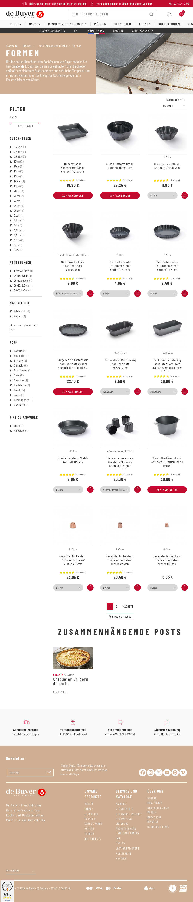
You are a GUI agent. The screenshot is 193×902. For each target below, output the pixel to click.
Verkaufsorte (124, 809)
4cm (17, 225)
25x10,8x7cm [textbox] (155, 391)
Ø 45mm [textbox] (106, 587)
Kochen (89, 803)
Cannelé (20, 365)
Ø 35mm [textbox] (153, 587)
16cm (18, 176)
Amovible (20, 430)
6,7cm (18, 240)
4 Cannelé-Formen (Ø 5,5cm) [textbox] (115, 489)
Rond (19, 390)
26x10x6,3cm (22, 285)
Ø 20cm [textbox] (153, 293)
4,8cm (19, 220)
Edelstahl (21, 311)
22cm (18, 196)
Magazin (118, 30)
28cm (18, 210)
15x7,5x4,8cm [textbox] (108, 391)
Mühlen (89, 828)
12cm (18, 166)
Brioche (20, 360)
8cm (18, 250)
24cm (18, 205)
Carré (18, 395)
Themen (89, 833)
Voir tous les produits (120, 616)
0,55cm (19, 156)
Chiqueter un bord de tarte (70, 681)
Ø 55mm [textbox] (59, 587)
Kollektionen (93, 839)
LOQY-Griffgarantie (127, 848)
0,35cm (19, 146)
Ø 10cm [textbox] (106, 293)
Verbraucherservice (129, 814)
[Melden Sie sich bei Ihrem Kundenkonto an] (169, 14)
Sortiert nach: (175, 99)
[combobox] (162, 195)
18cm (18, 186)
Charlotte (21, 404)
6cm (17, 245)
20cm (18, 191)
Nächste (128, 606)
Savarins (20, 380)
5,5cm (19, 230)
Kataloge (121, 803)
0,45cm (19, 151)
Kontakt (121, 858)
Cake (18, 375)
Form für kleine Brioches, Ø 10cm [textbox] (69, 293)
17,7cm (19, 181)
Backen (89, 809)
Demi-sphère (23, 400)
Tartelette (21, 385)
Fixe (18, 425)
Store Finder (96, 30)
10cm (18, 161)
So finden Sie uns (158, 826)
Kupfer (19, 316)
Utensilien (91, 814)
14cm (18, 171)
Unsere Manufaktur (52, 30)
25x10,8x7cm (22, 280)
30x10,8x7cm (22, 290)
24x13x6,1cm (22, 275)
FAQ (76, 30)
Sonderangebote (142, 30)
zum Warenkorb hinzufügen (72, 196)
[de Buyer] (25, 13)
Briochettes (22, 370)
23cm (18, 200)
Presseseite (123, 853)
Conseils (58, 674)
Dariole (20, 350)
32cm (18, 215)
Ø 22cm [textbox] (153, 195)
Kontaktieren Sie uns (179, 3)
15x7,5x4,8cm (23, 270)
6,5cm (19, 235)
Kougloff (20, 355)
